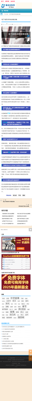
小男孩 (16, 366)
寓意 (12, 304)
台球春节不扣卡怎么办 (7, 221)
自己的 (12, 314)
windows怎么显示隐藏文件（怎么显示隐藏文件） (13, 326)
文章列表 (7, 1)
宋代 (7, 303)
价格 (26, 298)
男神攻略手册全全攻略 (24, 206)
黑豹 (9, 152)
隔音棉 (21, 317)
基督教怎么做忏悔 (6, 336)
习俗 (22, 298)
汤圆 (28, 309)
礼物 (3, 315)
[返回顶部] (30, 359)
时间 (19, 306)
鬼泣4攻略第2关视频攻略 (9, 201)
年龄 (19, 304)
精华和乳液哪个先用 (7, 346)
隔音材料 (9, 317)
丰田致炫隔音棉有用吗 (22, 221)
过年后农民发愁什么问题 (8, 341)
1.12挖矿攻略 (5, 338)
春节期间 (5, 309)
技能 (3, 306)
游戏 (7, 312)
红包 (7, 315)
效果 (11, 306)
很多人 (23, 304)
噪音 (3, 304)
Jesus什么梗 (5, 334)
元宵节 (8, 301)
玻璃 (12, 311)
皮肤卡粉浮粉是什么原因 (23, 218)
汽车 (3, 312)
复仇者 (5, 122)
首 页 (2, 1)
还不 (26, 315)
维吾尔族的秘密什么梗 (7, 331)
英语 (18, 315)
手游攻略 (6, 14)
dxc (5, 24)
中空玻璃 (15, 298)
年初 (15, 304)
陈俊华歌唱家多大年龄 (7, 218)
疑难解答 (14, 359)
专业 (3, 298)
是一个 (11, 309)
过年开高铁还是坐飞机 (7, 348)
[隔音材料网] (16, 5)
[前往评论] (30, 355)
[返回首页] (30, 351)
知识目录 (13, 1)
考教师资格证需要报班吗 (7, 216)
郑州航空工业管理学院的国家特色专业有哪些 (12, 343)
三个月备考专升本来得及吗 (8, 329)
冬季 (19, 301)
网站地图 (9, 359)
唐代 (26, 301)
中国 (7, 298)
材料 (16, 309)
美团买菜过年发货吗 (21, 216)
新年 (15, 306)
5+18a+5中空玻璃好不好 (7, 223)
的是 (27, 312)
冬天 (14, 300)
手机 (28, 304)
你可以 (3, 301)
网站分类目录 (22, 357)
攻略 (7, 306)
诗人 (22, 315)
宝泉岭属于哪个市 (21, 223)
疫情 (17, 312)
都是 (3, 317)
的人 (22, 312)
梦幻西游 (22, 309)
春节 (24, 306)
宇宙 (8, 113)
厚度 (22, 301)
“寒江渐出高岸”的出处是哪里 (23, 213)
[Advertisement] (16, 385)
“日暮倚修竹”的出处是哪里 (8, 213)
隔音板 (15, 317)
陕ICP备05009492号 (20, 359)
